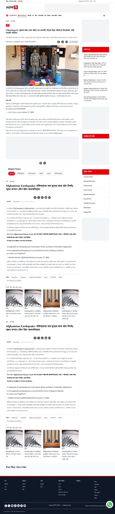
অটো (95, 487)
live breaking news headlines (14, 281)
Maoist (41, 174)
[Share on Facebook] (40, 163)
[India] (104, 16)
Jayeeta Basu (16, 202)
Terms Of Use (94, 506)
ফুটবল (41, 487)
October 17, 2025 (28, 112)
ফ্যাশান (59, 490)
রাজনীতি (6, 484)
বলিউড (23, 484)
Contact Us (102, 506)
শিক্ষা (5, 490)
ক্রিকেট (42, 484)
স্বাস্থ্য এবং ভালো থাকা (63, 492)
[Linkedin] (45, 197)
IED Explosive (58, 174)
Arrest (48, 174)
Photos (96, 496)
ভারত (8, 25)
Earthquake (23, 277)
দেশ (33, 16)
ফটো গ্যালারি (97, 493)
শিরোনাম (78, 481)
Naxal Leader (31, 174)
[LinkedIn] (18, 505)
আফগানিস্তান (53, 277)
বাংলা (61, 505)
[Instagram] (15, 505)
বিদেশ (36, 16)
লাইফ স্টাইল (54, 16)
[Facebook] (35, 197)
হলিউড (23, 487)
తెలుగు (65, 505)
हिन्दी (55, 505)
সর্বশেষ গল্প (87, 49)
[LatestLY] (12, 8)
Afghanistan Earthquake (35, 277)
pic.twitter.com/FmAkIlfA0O (15, 109)
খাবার (59, 484)
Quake (45, 277)
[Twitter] (38, 197)
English (51, 505)
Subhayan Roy (9, 42)
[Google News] (21, 505)
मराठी (58, 505)
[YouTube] (12, 505)
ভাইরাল (60, 16)
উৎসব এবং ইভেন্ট (61, 495)
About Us (87, 506)
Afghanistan (15, 277)
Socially (23, 16)
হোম (7, 182)
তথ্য (5, 487)
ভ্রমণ (59, 487)
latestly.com (57, 133)
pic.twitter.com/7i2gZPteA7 (16, 253)
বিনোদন (49, 16)
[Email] (24, 505)
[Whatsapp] (42, 197)
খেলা (45, 16)
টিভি (23, 490)
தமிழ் (69, 505)
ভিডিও (95, 498)
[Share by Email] (49, 197)
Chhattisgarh (21, 174)
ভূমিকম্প (60, 277)
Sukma (11, 174)
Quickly (14, 16)
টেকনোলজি (40, 16)
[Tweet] (44, 163)
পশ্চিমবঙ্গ (29, 16)
